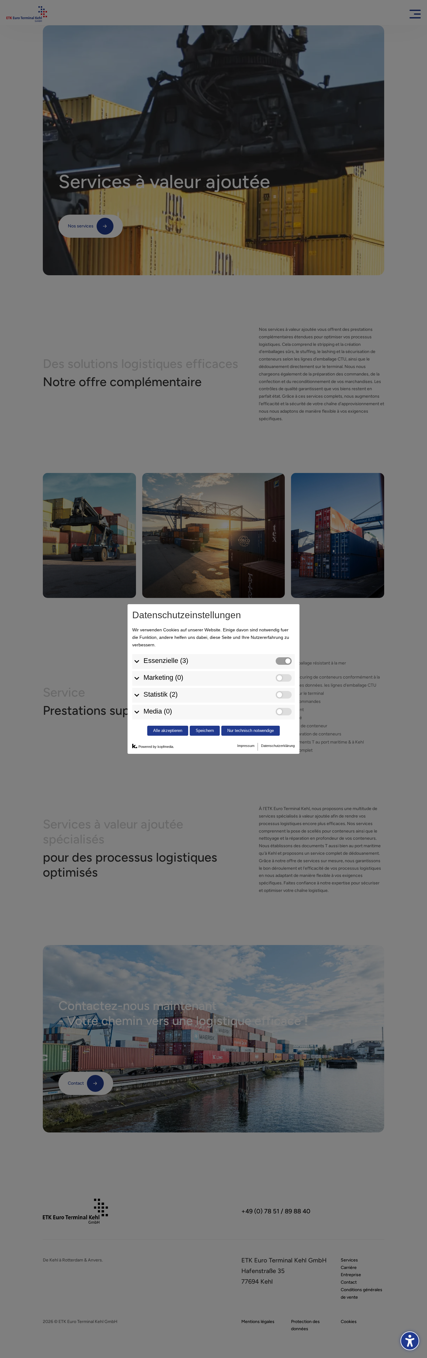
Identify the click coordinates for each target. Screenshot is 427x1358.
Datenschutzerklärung (278, 746)
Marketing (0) (163, 677)
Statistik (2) (160, 694)
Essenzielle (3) (165, 660)
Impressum (245, 746)
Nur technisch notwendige (250, 731)
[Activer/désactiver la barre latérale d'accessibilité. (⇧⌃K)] (409, 1340)
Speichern (205, 731)
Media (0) (157, 711)
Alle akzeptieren (167, 731)
